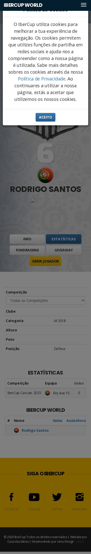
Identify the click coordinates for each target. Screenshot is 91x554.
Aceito (45, 117)
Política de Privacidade (41, 79)
